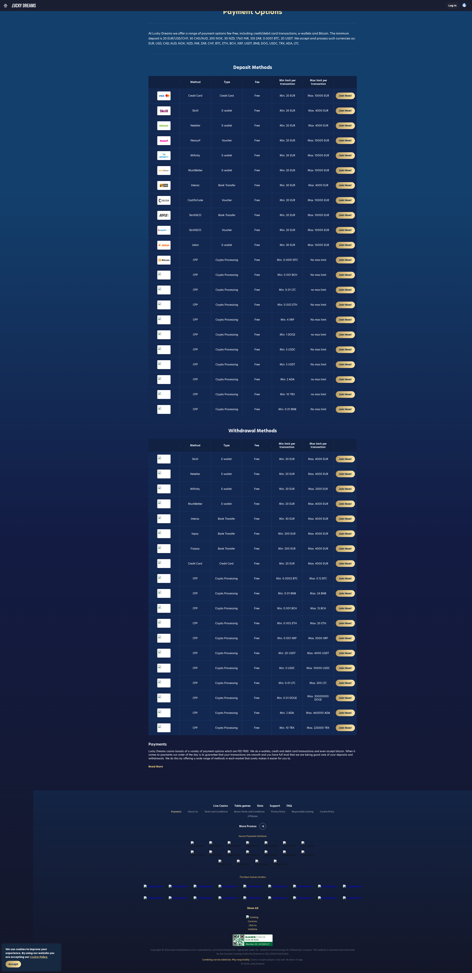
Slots (260, 805)
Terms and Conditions (216, 811)
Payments (176, 811)
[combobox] (465, 5)
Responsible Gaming (302, 811)
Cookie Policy (327, 811)
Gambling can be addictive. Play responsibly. (226, 959)
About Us (193, 811)
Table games (242, 805)
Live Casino (220, 805)
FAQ (289, 805)
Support (275, 805)
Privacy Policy (278, 811)
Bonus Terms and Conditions (249, 811)
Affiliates (253, 816)
